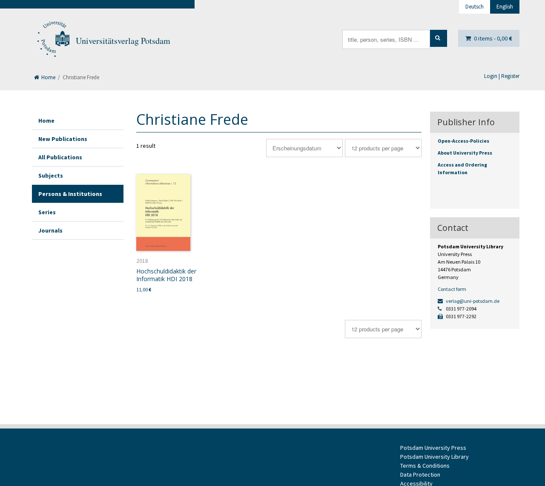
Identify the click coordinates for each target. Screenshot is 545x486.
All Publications (60, 157)
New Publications (62, 139)
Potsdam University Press (433, 447)
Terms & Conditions (425, 465)
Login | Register (501, 76)
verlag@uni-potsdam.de (472, 301)
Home (47, 77)
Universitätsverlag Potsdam (123, 40)
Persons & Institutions (70, 194)
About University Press (465, 153)
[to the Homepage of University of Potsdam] (53, 40)
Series (47, 212)
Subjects (50, 175)
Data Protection (420, 474)
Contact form (452, 289)
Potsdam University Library (434, 456)
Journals (50, 230)
